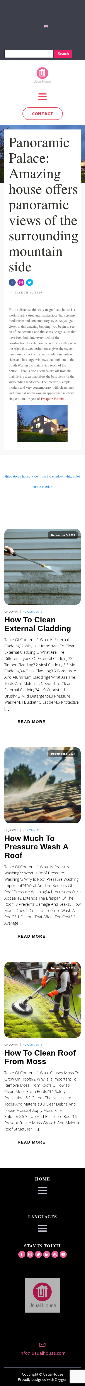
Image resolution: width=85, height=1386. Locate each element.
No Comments (32, 611)
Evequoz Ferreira (53, 398)
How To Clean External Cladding (37, 624)
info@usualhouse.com (42, 1353)
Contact (42, 113)
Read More (32, 722)
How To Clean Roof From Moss (40, 1057)
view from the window (47, 476)
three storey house (17, 476)
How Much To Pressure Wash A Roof (36, 847)
